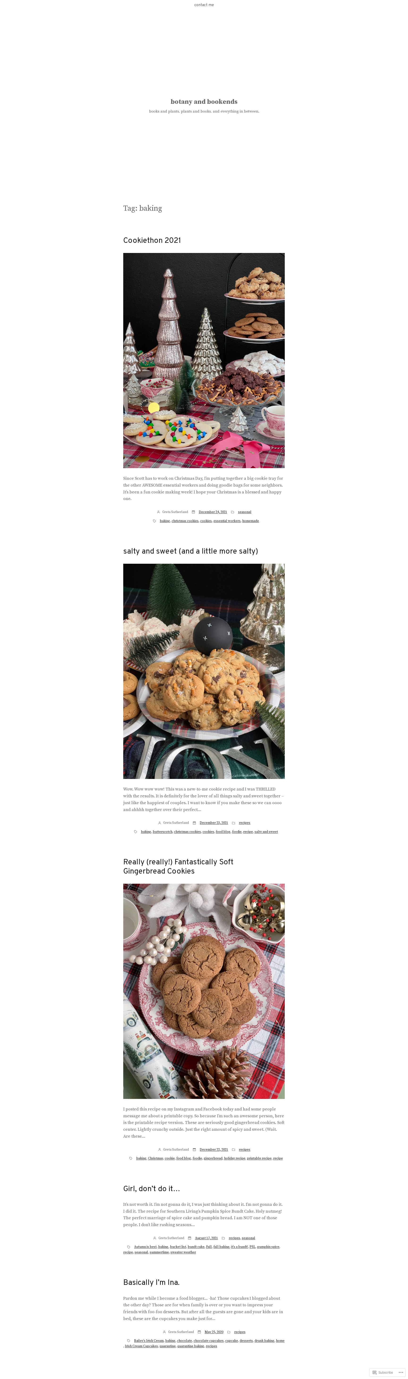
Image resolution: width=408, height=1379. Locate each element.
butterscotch (162, 832)
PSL (252, 1247)
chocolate (184, 1341)
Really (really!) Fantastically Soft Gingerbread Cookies (178, 867)
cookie (170, 1158)
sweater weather (183, 1252)
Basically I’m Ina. (151, 1282)
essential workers (227, 521)
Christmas (155, 1158)
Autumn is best (145, 1247)
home (280, 1341)
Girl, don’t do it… (151, 1189)
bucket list (178, 1247)
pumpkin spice (268, 1247)
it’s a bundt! (239, 1247)
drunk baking (264, 1341)
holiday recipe (234, 1158)
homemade (250, 521)
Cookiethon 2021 (152, 240)
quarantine (168, 1346)
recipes (244, 823)
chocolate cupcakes (209, 1341)
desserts (246, 1341)
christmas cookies (185, 521)
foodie (237, 832)
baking (165, 521)
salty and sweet (266, 832)
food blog (223, 832)
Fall (209, 1247)
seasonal (244, 512)
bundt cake (196, 1247)
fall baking (221, 1247)
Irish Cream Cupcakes (141, 1346)
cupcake (231, 1341)
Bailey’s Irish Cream (149, 1341)
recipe (248, 832)
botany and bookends (204, 102)
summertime (159, 1252)
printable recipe (259, 1158)
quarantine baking (190, 1346)
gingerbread (213, 1158)
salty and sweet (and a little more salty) (190, 551)
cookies (206, 521)
